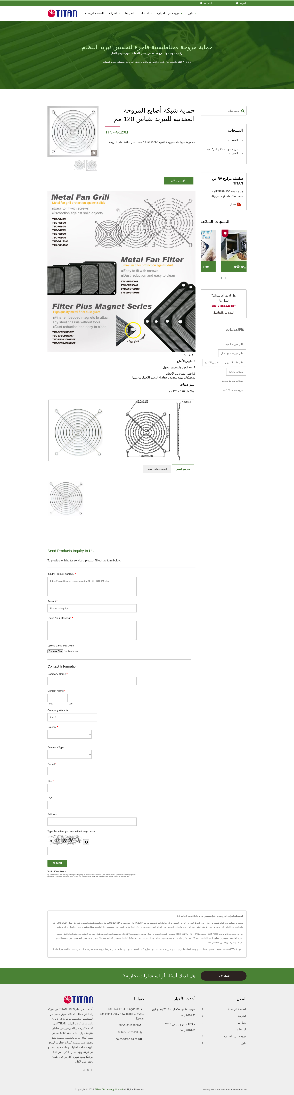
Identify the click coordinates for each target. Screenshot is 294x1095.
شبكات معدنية (236, 371)
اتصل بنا (129, 13)
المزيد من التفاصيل (223, 312)
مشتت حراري (92, 949)
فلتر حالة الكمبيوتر (234, 362)
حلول (190, 13)
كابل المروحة (138, 949)
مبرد (173, 949)
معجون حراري (151, 949)
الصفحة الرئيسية (94, 13)
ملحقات (161, 949)
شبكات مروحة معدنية (232, 381)
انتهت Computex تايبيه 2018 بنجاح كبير (173, 1009)
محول (129, 949)
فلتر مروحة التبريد (234, 344)
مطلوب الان (177, 180)
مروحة (168, 949)
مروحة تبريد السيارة (168, 13)
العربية (243, 3)
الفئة (180, 62)
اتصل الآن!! (224, 975)
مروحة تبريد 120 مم (233, 390)
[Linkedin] (84, 1070)
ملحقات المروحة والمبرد (153, 62)
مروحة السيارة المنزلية (211, 949)
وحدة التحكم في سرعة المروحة (112, 949)
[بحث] (200, 3)
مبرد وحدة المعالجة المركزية (188, 949)
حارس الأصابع (212, 362)
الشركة (113, 13)
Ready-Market (211, 1089)
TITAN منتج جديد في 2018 (180, 1024)
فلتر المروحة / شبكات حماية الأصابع (121, 62)
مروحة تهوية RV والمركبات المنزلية (222, 151)
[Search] (243, 110)
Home (187, 62)
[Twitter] (88, 1070)
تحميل (233, 204)
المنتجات (145, 13)
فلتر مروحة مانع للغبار (232, 353)
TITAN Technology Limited (109, 1089)
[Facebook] (92, 1070)
